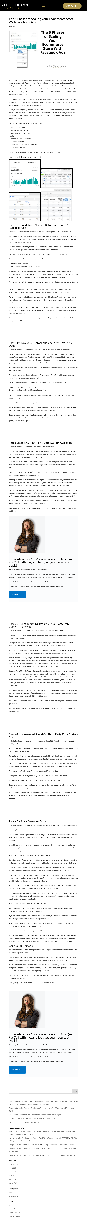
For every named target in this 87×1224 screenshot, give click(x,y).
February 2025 (14, 1164)
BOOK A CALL (17, 595)
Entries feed (13, 1209)
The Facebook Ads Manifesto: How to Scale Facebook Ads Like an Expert (35, 1115)
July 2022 (12, 1172)
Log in (11, 1205)
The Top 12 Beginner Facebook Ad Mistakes (24, 1122)
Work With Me (72, 6)
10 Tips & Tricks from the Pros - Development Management (30, 1148)
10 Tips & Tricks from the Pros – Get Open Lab (25, 1155)
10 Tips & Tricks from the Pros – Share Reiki (24, 1145)
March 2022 (13, 1179)
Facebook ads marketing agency (20, 1131)
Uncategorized (14, 1196)
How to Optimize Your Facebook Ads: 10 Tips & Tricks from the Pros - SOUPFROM (39, 1138)
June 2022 (12, 1175)
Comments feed (14, 1212)
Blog (10, 1192)
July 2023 (12, 1168)
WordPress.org (14, 1216)
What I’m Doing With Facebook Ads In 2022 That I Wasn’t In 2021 (33, 1118)
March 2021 (13, 1183)
